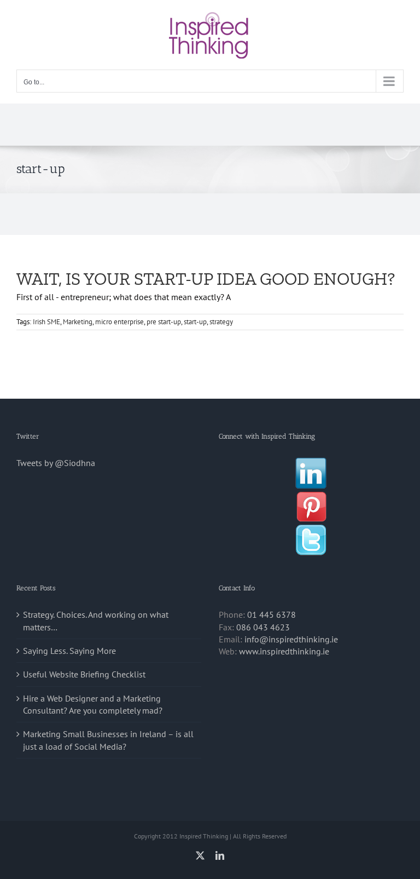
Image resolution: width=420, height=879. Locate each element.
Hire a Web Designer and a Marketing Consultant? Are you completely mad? (92, 704)
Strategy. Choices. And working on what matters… (95, 620)
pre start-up (164, 321)
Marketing (77, 321)
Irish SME (46, 321)
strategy (221, 321)
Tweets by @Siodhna (55, 462)
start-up (195, 321)
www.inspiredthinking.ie (284, 651)
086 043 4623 (263, 627)
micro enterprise (119, 321)
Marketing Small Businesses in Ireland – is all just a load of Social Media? (108, 739)
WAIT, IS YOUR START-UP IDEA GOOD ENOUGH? (205, 278)
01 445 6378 (271, 614)
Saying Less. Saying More (69, 650)
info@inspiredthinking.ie (291, 639)
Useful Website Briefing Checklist (84, 674)
